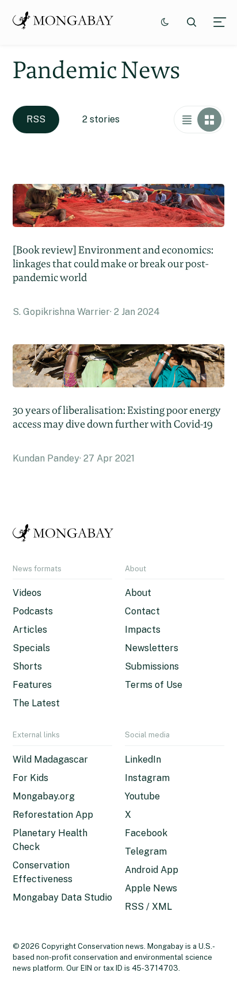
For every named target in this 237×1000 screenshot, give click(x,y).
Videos (27, 592)
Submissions (152, 666)
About (138, 592)
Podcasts (33, 611)
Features (32, 684)
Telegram (146, 851)
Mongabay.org (44, 796)
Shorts (27, 666)
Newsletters (151, 648)
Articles (30, 629)
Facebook (146, 833)
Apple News (151, 888)
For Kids (30, 777)
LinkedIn (143, 759)
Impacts (142, 629)
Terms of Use (153, 684)
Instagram (147, 777)
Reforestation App (53, 814)
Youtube (142, 796)
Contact (142, 611)
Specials (31, 648)
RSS (35, 119)
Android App (151, 869)
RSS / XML (148, 906)
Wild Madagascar (50, 759)
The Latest (36, 703)
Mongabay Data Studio (62, 897)
